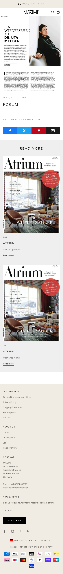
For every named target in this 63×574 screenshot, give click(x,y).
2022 (25, 97)
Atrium (9, 243)
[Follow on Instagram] (12, 531)
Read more (8, 255)
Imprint (6, 417)
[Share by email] (53, 130)
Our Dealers (9, 437)
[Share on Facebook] (10, 130)
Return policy (9, 412)
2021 (6, 237)
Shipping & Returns (12, 407)
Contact (7, 432)
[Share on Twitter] (24, 130)
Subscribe (14, 520)
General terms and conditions (17, 397)
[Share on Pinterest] (39, 130)
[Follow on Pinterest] (20, 531)
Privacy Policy (9, 402)
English (45, 540)
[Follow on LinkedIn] (28, 531)
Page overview (10, 447)
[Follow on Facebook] (4, 531)
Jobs (5, 442)
